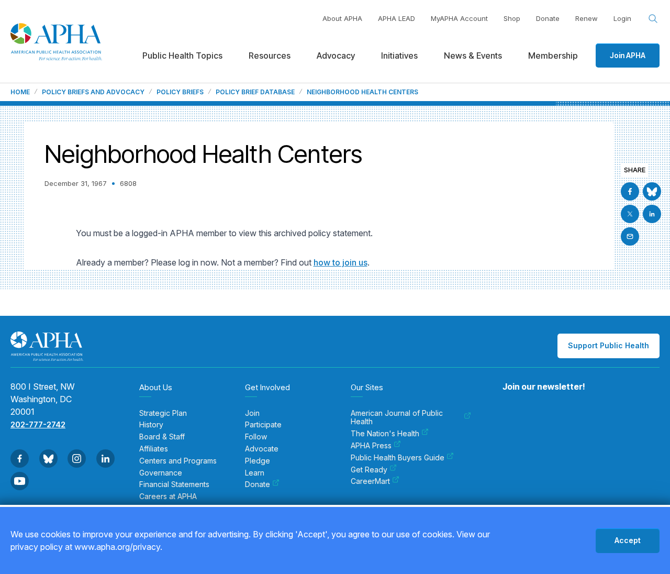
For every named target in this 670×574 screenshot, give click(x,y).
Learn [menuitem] (254, 473)
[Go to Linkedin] (652, 214)
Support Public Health (608, 345)
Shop (512, 18)
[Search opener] (653, 19)
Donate (548, 18)
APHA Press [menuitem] (371, 445)
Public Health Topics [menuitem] (182, 55)
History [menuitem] (151, 425)
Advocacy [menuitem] (336, 55)
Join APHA (627, 55)
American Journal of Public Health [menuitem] (397, 417)
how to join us (340, 262)
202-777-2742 (37, 424)
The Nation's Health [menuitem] (385, 433)
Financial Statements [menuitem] (174, 484)
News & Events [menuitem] (473, 55)
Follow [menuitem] (256, 437)
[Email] (630, 236)
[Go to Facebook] (630, 191)
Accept (628, 540)
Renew (586, 18)
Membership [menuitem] (553, 55)
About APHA (342, 18)
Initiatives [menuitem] (399, 55)
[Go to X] (630, 214)
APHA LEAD (396, 18)
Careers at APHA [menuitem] (168, 496)
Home (20, 92)
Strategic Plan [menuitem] (163, 413)
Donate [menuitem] (257, 484)
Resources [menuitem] (270, 55)
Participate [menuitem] (263, 425)
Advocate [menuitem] (261, 449)
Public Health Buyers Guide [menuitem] (397, 458)
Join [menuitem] (252, 413)
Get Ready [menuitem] (369, 470)
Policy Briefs (180, 92)
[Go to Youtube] (19, 481)
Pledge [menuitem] (257, 461)
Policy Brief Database (255, 92)
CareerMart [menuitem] (370, 481)
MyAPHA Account (459, 18)
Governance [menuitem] (160, 473)
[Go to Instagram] (77, 458)
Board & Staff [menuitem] (162, 437)
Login (622, 18)
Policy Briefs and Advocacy (93, 92)
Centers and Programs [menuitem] (178, 461)
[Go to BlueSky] (652, 191)
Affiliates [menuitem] (153, 449)
